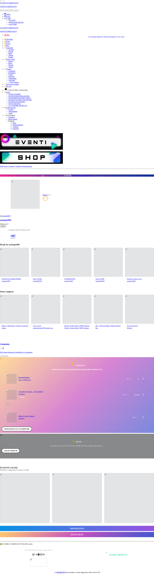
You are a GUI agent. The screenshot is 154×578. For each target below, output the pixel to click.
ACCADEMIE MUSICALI (17, 105)
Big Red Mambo (24, 377)
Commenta (5, 344)
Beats (10, 53)
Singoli (10, 51)
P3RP (81, 328)
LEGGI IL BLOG (77, 534)
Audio (10, 113)
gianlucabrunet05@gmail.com (43, 328)
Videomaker (12, 78)
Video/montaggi (18, 125)
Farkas (4, 328)
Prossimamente (27, 166)
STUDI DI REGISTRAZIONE (19, 96)
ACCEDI (7, 18)
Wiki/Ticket (4, 166)
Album (10, 55)
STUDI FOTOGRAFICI (16, 102)
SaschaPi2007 (37, 281)
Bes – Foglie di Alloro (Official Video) (108, 326)
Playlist (10, 57)
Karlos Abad (74, 328)
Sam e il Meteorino (24, 380)
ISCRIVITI (60, 572)
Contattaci (11, 166)
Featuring (11, 117)
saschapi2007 (5, 220)
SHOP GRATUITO (77, 528)
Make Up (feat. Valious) (26, 416)
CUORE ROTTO (69, 279)
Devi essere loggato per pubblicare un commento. (16, 352)
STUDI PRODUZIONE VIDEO (19, 98)
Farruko (66, 328)
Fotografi (11, 76)
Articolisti (11, 80)
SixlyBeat (21, 394)
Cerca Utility (12, 24)
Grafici (10, 75)
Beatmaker (12, 73)
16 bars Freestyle (132, 326)
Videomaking (12, 111)
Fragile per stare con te (134, 279)
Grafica (10, 109)
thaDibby (21, 418)
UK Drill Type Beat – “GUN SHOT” (30, 392)
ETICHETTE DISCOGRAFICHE (20, 100)
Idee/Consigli (12, 119)
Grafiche (15, 127)
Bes (97, 328)
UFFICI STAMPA (14, 94)
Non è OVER (37, 279)
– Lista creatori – (13, 82)
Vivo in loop (37, 326)
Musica (10, 61)
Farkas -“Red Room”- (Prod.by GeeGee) (15, 326)
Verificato (18, 166)
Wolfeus (129, 328)
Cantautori (11, 71)
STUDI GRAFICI (14, 104)
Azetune (86, 328)
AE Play (11, 50)
